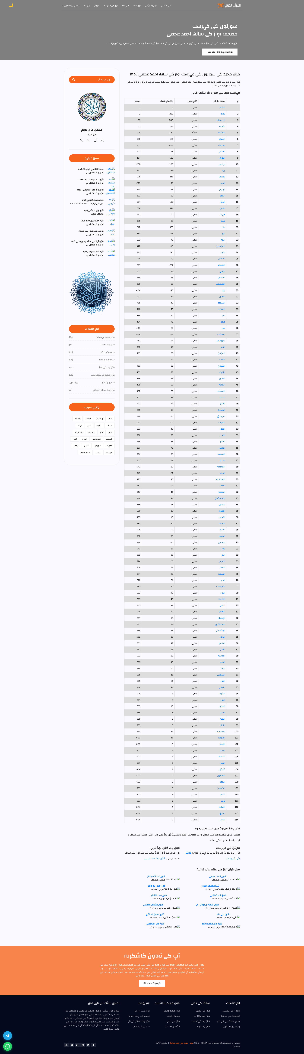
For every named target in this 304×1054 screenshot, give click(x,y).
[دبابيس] (72, 1045)
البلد (223, 668)
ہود (223, 171)
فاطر (223, 322)
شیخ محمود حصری (210, 886)
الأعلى (222, 650)
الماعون (221, 776)
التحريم (222, 517)
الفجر (222, 662)
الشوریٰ (221, 366)
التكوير (222, 612)
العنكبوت (220, 284)
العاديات (221, 731)
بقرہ (223, 114)
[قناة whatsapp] (7, 1046)
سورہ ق (221, 416)
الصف (222, 486)
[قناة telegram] (7, 1035)
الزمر (223, 347)
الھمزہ (222, 757)
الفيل (222, 763)
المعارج (221, 542)
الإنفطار (221, 618)
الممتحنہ (220, 479)
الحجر (222, 196)
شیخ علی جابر (223, 914)
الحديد (222, 460)
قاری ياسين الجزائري (155, 914)
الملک (222, 524)
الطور (222, 429)
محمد (222, 397)
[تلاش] (73, 79)
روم (223, 290)
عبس (222, 605)
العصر (222, 750)
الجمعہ (221, 492)
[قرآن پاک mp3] (102, 140)
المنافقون (220, 498)
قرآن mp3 (137, 5)
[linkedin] (77, 1045)
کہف (222, 215)
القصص (221, 278)
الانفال (222, 152)
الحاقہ (222, 536)
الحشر (222, 473)
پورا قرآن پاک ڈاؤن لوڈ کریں (220, 52)
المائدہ (221, 133)
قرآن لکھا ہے (166, 5)
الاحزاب (221, 309)
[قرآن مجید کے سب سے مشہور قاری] (81, 140)
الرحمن (222, 448)
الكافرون (221, 788)
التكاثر (222, 744)
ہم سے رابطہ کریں (71, 5)
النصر (223, 795)
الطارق (222, 643)
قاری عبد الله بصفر (156, 876)
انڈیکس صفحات (172, 1027)
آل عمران (221, 120)
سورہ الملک (85, 452)
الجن (223, 555)
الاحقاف (221, 391)
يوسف (222, 177)
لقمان (222, 297)
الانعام (222, 139)
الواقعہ (221, 454)
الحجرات (221, 410)
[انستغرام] (82, 1045)
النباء (222, 593)
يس (223, 328)
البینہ (222, 719)
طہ (223, 227)
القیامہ (221, 574)
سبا (223, 315)
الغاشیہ (221, 656)
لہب (223, 801)
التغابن (222, 505)
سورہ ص (221, 341)
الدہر (223, 580)
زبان (88, 5)
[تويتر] (88, 1045)
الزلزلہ (222, 725)
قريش (222, 769)
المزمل (222, 561)
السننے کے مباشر (141, 1027)
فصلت (222, 360)
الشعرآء (221, 265)
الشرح (222, 694)
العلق (222, 706)
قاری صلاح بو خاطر (156, 886)
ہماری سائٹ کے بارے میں (228, 1021)
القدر (223, 713)
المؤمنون (220, 246)
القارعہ (221, 738)
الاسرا (222, 208)
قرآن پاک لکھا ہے (202, 1016)
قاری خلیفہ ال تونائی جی (207, 905)
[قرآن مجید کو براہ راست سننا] (88, 140)
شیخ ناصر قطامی (218, 895)
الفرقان (221, 259)
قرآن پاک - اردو (153, 983)
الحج (223, 240)
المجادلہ (221, 467)
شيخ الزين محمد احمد (212, 924)
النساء (222, 126)
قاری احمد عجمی (217, 876)
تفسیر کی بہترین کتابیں (139, 1016)
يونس (222, 164)
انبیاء (222, 234)
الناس (222, 820)
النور (223, 252)
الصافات (221, 334)
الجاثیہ (222, 385)
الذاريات (221, 423)
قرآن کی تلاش (112, 5)
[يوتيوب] (66, 1045)
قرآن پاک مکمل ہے (155, 858)
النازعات (221, 599)
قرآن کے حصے (173, 1021)
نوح (223, 549)
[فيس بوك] (93, 1045)
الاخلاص (221, 807)
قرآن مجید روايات (172, 1011)
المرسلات (220, 586)
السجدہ (221, 303)
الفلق (222, 813)
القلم (222, 530)
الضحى (222, 687)
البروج (222, 637)
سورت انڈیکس (173, 1016)
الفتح (222, 404)
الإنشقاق (220, 631)
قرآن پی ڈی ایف (142, 1011)
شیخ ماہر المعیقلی (155, 924)
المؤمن (221, 353)
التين (223, 700)
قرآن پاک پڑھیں (151, 5)
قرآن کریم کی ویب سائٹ (181, 1043)
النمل (222, 271)
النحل (222, 202)
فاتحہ (222, 107)
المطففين (220, 624)
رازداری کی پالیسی (231, 1011)
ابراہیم (222, 189)
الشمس (221, 675)
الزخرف (222, 372)
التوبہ (222, 158)
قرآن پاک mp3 (203, 1027)
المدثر (222, 568)
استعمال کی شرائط (230, 1016)
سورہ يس (96, 439)
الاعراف (221, 145)
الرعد (223, 183)
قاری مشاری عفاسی (153, 905)
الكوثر (222, 782)
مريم (223, 221)
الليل (223, 681)
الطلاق (222, 511)
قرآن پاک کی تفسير (201, 1021)
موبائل (96, 5)
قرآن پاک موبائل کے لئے (139, 1021)
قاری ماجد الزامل (159, 895)
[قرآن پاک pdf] (95, 140)
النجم (222, 435)
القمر (222, 442)
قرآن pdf (125, 5)
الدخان (222, 378)
